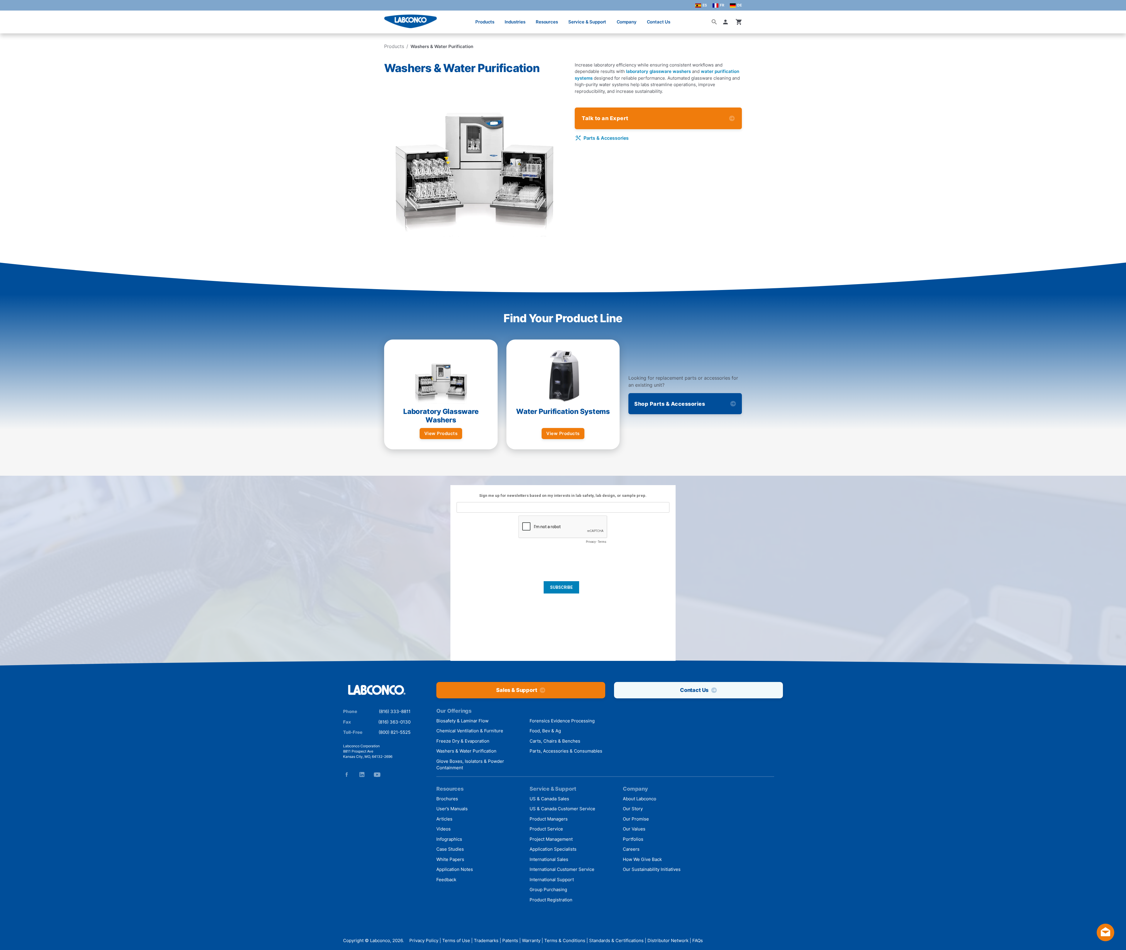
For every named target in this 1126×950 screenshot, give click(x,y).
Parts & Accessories (606, 138)
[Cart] (739, 22)
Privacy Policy (423, 940)
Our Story (633, 808)
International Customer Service (562, 869)
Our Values (634, 829)
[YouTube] (377, 774)
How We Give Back (642, 859)
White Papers (450, 859)
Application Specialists (553, 849)
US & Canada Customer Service (562, 808)
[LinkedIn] (361, 774)
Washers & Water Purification (466, 751)
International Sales (549, 859)
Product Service (546, 829)
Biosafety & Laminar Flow (462, 721)
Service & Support (587, 21)
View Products (441, 433)
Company (627, 21)
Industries (515, 21)
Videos (443, 829)
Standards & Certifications (616, 940)
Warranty (531, 940)
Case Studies (450, 849)
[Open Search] (714, 22)
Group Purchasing (548, 889)
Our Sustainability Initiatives (652, 869)
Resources (547, 21)
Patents (510, 940)
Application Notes (454, 869)
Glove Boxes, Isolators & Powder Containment (470, 764)
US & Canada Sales (549, 798)
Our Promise (636, 819)
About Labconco (639, 798)
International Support (552, 879)
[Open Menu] (10, 18)
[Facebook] (346, 774)
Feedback (446, 879)
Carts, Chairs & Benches (555, 741)
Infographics (449, 839)
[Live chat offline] (1105, 939)
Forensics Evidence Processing (562, 721)
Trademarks (486, 940)
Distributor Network (668, 940)
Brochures (447, 798)
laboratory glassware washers (658, 71)
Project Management (551, 839)
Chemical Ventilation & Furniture (469, 731)
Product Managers (549, 819)
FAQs (697, 940)
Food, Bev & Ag (545, 731)
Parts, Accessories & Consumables (566, 751)
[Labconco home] (377, 690)
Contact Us (659, 21)
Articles (444, 819)
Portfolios (633, 839)
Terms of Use (456, 940)
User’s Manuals (452, 808)
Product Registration (551, 900)
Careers (631, 849)
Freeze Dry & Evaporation (462, 741)
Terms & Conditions (564, 940)
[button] (726, 22)
